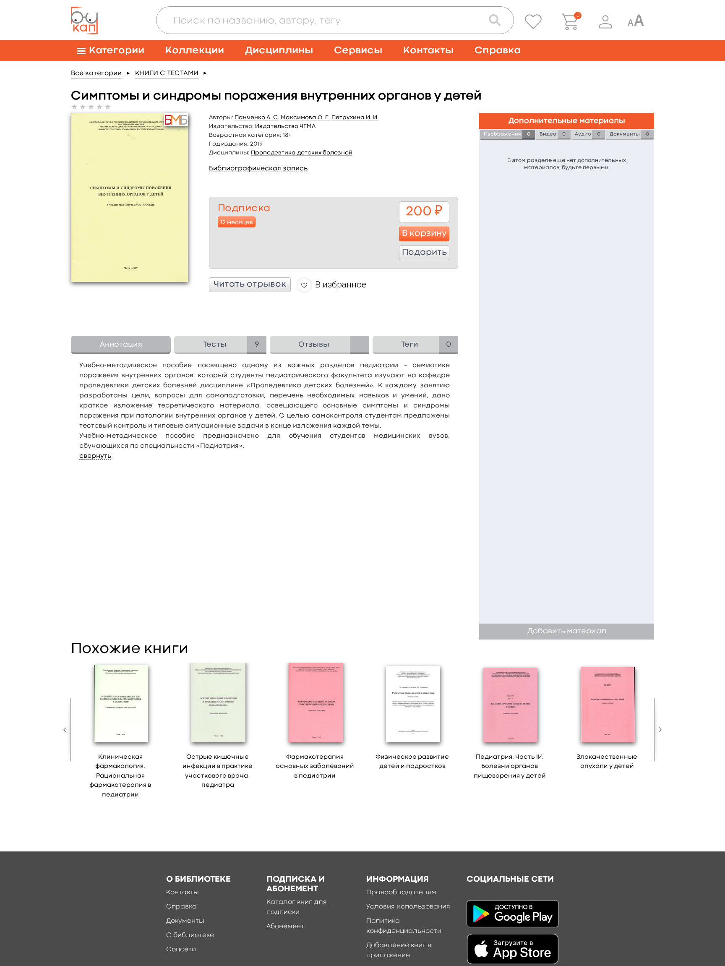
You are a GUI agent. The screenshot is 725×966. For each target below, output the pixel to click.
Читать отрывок (250, 284)
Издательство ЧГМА (285, 126)
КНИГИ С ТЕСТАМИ (166, 73)
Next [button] (658, 729)
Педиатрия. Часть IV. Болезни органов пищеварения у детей (510, 767)
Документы (185, 921)
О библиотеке (190, 935)
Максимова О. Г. (305, 117)
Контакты (428, 50)
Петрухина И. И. (355, 117)
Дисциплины (279, 50)
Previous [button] (67, 729)
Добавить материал (566, 631)
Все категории (96, 73)
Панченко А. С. (257, 117)
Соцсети (181, 950)
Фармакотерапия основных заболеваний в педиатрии (315, 767)
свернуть (95, 456)
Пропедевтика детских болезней (301, 152)
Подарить (424, 252)
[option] (120, 733)
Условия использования (408, 907)
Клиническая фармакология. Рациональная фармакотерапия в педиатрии (120, 776)
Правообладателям (401, 893)
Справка (498, 50)
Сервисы (358, 50)
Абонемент (285, 926)
